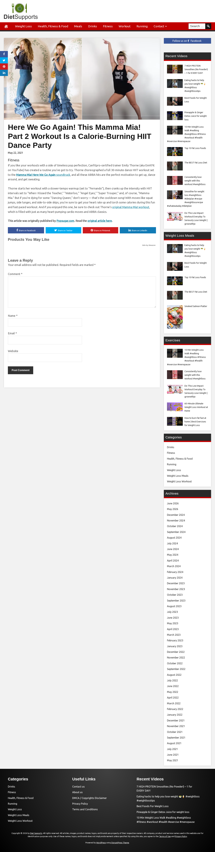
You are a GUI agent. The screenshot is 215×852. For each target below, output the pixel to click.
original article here (100, 220)
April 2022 (173, 697)
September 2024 (176, 532)
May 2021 (172, 760)
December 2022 (176, 651)
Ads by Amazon (149, 245)
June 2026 (173, 503)
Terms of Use (165, 836)
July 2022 (172, 680)
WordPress (101, 843)
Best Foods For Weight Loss (153, 806)
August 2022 (174, 674)
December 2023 (176, 583)
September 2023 (176, 600)
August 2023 (174, 606)
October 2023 (175, 594)
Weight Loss (23, 26)
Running (142, 26)
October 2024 (175, 526)
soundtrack (43, 174)
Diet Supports (36, 833)
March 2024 (174, 566)
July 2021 (172, 749)
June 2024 (173, 549)
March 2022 (174, 703)
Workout (124, 26)
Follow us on (187, 40)
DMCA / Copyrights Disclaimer (89, 798)
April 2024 (173, 560)
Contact (159, 26)
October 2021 (175, 732)
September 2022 (176, 669)
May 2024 (172, 554)
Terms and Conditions (85, 809)
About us (77, 792)
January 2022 (174, 714)
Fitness (108, 26)
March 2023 (174, 634)
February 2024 (175, 572)
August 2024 (174, 537)
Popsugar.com (65, 220)
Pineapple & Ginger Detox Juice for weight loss (163, 812)
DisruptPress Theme (120, 843)
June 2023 (173, 617)
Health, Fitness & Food (53, 26)
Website (13, 351)
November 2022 (176, 657)
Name (12, 315)
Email (12, 333)
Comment (15, 273)
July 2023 (172, 611)
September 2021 (176, 737)
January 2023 (174, 646)
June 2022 (173, 686)
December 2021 (176, 720)
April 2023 (173, 629)
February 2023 (175, 640)
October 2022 (175, 663)
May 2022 (172, 691)
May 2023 (172, 623)
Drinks (92, 26)
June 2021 (173, 754)
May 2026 (172, 509)
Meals (78, 26)
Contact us (78, 786)
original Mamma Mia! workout (130, 207)
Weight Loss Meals (177, 475)
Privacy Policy (80, 803)
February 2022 (175, 709)
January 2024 (174, 577)
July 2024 (172, 543)
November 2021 (176, 726)
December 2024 (176, 514)
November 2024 (176, 520)
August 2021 (174, 743)
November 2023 (176, 589)
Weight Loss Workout (179, 481)
